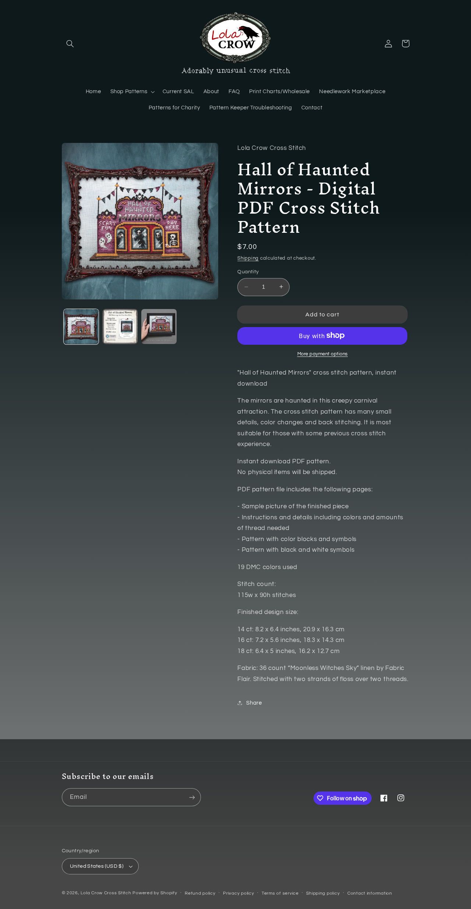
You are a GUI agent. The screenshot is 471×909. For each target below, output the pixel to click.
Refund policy (200, 893)
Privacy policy (238, 893)
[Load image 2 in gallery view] (120, 326)
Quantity (248, 271)
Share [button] (254, 702)
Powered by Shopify (154, 893)
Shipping (248, 258)
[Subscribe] (191, 797)
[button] (70, 43)
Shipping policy (323, 893)
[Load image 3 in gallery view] (158, 326)
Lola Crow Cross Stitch (106, 893)
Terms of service (280, 893)
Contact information (369, 893)
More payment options (322, 353)
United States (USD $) (97, 866)
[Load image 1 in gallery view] (81, 326)
